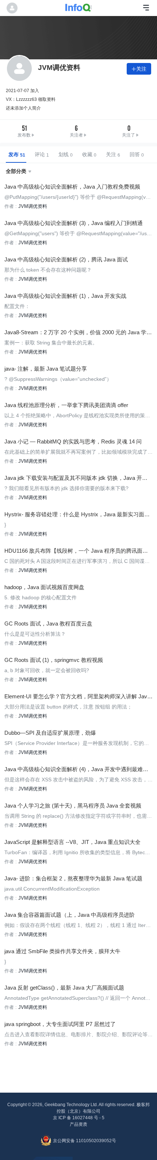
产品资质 (78, 1124)
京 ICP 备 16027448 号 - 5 (78, 1117)
